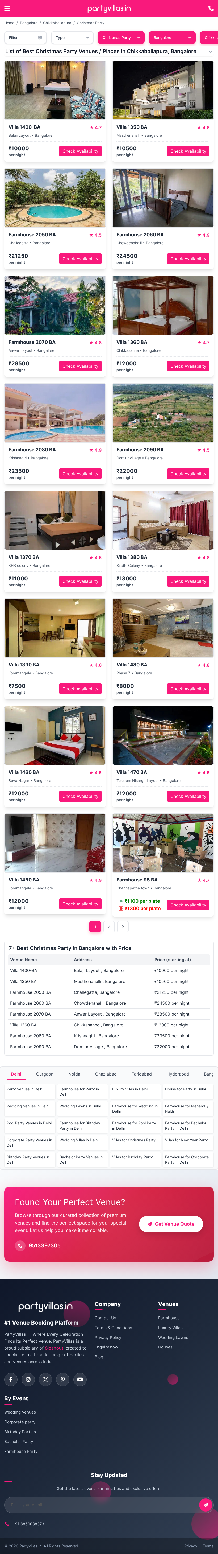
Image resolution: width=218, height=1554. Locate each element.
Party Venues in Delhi (25, 1089)
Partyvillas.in (30, 1546)
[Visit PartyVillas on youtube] (80, 1379)
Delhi (16, 1074)
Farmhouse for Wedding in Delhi (135, 1109)
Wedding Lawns (173, 1337)
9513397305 (45, 1245)
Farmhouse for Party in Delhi (79, 1092)
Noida (74, 1074)
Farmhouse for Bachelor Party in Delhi (185, 1126)
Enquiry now (106, 1347)
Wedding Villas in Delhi (79, 1140)
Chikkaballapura (57, 22)
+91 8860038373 (28, 1524)
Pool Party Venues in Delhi (29, 1123)
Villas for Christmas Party (134, 1140)
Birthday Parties (20, 1431)
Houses (165, 1347)
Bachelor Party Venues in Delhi (81, 1160)
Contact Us (105, 1317)
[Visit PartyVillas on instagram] (28, 1379)
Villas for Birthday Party (132, 1157)
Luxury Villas (170, 1327)
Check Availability (80, 151)
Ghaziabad (106, 1074)
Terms (208, 1546)
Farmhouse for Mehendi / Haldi (186, 1109)
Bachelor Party (18, 1441)
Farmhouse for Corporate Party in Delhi (187, 1160)
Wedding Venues (20, 1412)
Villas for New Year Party (186, 1140)
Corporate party (19, 1421)
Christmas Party (90, 22)
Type (60, 37)
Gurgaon (44, 1074)
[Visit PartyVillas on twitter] (45, 1379)
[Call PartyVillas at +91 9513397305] (211, 8)
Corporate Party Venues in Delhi (29, 1143)
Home (9, 22)
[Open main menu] (7, 8)
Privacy (190, 1546)
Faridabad (142, 1074)
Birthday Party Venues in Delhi (28, 1160)
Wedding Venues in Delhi (28, 1106)
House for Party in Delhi (185, 1089)
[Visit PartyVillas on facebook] (11, 1379)
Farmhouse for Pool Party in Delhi (134, 1126)
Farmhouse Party (20, 1451)
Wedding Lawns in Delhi (80, 1106)
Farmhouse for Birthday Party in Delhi (80, 1126)
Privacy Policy (108, 1337)
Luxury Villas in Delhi (130, 1089)
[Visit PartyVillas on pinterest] (62, 1379)
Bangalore (28, 22)
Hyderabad (178, 1074)
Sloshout (54, 1348)
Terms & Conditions (113, 1327)
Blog (99, 1356)
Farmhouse (169, 1317)
